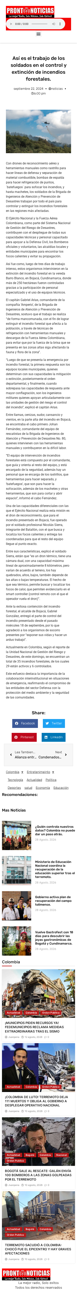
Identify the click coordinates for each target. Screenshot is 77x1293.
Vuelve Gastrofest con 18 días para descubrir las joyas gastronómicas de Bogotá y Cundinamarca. (54, 938)
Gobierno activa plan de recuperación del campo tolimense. (53, 900)
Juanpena (13, 1037)
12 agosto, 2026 (33, 1037)
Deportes (14, 788)
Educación (61, 788)
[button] (38, 33)
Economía (43, 788)
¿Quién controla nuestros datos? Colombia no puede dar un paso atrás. (55, 830)
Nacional (61, 1154)
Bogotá (30, 1154)
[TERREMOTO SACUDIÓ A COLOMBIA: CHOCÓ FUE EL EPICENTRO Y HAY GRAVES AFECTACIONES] (38, 1215)
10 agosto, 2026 (33, 1111)
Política (51, 780)
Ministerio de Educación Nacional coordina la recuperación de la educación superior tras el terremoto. (55, 869)
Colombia (12, 772)
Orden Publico (50, 1012)
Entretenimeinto (38, 772)
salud (28, 788)
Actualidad (34, 780)
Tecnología (15, 780)
